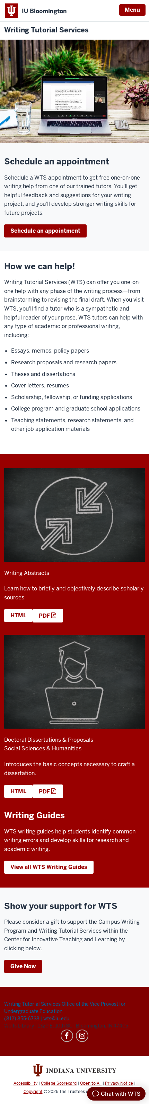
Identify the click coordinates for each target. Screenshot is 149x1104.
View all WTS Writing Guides (48, 867)
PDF (44, 615)
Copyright (33, 1091)
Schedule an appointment (45, 230)
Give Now (23, 966)
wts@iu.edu (56, 1018)
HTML (18, 615)
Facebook (67, 1036)
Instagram (82, 1036)
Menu (132, 9)
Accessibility (25, 1083)
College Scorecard (59, 1083)
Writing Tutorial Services (46, 30)
